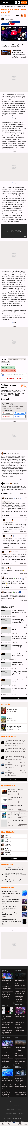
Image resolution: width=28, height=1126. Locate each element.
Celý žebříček (14, 858)
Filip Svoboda (5, 616)
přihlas (3, 408)
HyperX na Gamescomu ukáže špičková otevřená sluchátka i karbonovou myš (7, 1025)
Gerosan (8, 536)
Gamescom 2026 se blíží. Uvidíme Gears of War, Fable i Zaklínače (7, 982)
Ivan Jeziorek (5, 651)
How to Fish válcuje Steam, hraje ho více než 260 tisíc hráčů (6, 988)
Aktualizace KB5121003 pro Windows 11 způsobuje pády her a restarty (11, 893)
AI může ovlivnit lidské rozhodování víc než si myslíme (7, 1032)
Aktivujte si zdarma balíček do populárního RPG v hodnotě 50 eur (18, 620)
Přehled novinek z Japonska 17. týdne (17, 663)
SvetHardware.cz (6, 896)
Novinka (13, 6)
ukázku (17, 394)
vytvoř (19, 408)
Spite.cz (4, 903)
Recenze (3, 680)
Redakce (4, 60)
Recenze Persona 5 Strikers (17, 680)
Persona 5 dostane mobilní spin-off (19, 628)
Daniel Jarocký (6, 625)
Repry (5, 453)
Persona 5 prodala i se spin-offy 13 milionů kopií (19, 611)
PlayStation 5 (16, 22)
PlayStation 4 (6, 24)
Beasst (6, 552)
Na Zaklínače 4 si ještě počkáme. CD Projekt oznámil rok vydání (20, 991)
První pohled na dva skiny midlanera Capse (9, 913)
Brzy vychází (5, 704)
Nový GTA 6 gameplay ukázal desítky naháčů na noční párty (10, 900)
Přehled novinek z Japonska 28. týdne (17, 646)
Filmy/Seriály (4, 645)
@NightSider (6, 502)
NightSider (7, 483)
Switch (12, 24)
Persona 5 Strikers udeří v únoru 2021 (22, 6)
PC (10, 22)
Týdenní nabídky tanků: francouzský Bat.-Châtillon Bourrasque (20, 1055)
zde (5, 394)
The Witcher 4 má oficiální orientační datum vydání (9, 907)
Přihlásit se (24, 2)
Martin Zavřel (8, 498)
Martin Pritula (5, 694)
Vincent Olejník (9, 19)
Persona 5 (7, 6)
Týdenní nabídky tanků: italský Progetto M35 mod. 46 (20, 1061)
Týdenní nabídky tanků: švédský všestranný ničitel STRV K (20, 1049)
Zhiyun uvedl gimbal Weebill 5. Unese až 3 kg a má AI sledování (20, 1086)
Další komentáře (14, 779)
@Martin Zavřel (8, 522)
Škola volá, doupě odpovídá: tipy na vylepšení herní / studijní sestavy (6, 995)
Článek (3, 50)
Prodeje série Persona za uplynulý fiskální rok (19, 654)
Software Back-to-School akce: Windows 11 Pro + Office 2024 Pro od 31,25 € (20, 1093)
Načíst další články (14, 698)
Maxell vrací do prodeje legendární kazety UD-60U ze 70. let (11, 921)
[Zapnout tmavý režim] (19, 2)
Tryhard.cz (4, 916)
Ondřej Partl (5, 659)
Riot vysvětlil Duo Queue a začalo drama (7, 1060)
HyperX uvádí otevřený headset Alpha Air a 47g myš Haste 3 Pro (7, 1086)
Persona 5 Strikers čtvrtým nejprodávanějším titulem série (19, 672)
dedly (5, 568)
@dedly (5, 581)
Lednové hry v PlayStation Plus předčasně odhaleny (19, 637)
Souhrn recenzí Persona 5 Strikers (19, 689)
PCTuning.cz (5, 924)
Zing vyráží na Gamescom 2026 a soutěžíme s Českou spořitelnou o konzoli (19, 54)
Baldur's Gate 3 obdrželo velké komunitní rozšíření (19, 1029)
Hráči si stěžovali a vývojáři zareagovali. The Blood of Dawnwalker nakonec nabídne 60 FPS (20, 984)
